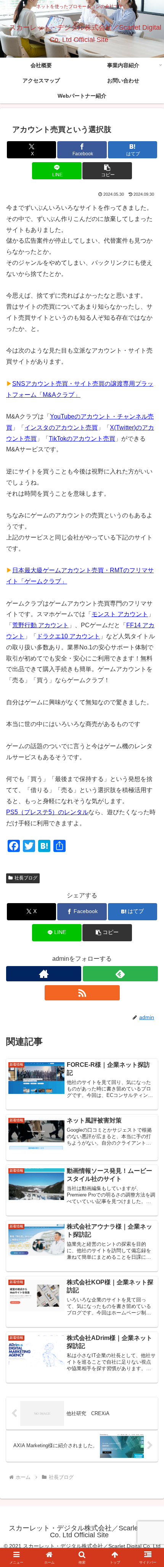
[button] (107, 170)
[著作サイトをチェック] (43, 973)
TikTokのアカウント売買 (82, 438)
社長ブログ (25, 878)
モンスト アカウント (120, 614)
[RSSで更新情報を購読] (82, 992)
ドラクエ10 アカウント (68, 636)
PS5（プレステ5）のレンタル (47, 812)
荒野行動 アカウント (40, 625)
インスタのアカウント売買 (61, 427)
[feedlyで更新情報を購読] (120, 973)
